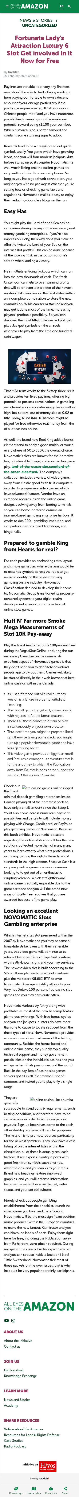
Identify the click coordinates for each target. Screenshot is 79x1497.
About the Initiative (18, 1341)
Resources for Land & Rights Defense (32, 1435)
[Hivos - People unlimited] (47, 1466)
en (62, 6)
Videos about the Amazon (23, 1429)
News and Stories (17, 1400)
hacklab (13, 72)
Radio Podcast (15, 1446)
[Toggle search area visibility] (71, 6)
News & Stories (37, 20)
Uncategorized (39, 25)
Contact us (12, 1346)
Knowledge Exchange (20, 1376)
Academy (11, 1405)
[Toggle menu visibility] (7, 6)
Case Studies (13, 1441)
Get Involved (13, 1370)
